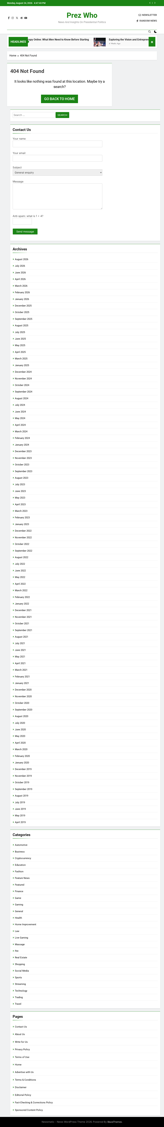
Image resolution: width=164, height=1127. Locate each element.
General (19, 911)
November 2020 (23, 696)
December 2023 (23, 451)
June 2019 (20, 809)
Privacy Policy (22, 1049)
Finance (19, 891)
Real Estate (21, 957)
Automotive (21, 845)
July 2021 (20, 643)
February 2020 (22, 756)
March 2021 (21, 669)
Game (18, 898)
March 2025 (21, 358)
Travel (18, 1003)
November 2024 (23, 378)
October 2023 (22, 464)
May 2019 (20, 815)
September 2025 (23, 319)
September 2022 (23, 550)
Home (18, 1064)
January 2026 (22, 299)
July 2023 (20, 484)
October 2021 (22, 623)
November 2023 (23, 458)
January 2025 (22, 365)
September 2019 (23, 789)
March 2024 (21, 431)
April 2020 (20, 742)
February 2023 (22, 517)
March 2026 (21, 285)
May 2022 (20, 577)
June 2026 (20, 272)
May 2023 (20, 497)
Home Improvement (25, 924)
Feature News (22, 878)
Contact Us (21, 1026)
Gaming (19, 904)
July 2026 (20, 265)
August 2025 (21, 325)
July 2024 (20, 405)
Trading (19, 997)
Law (17, 931)
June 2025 (20, 338)
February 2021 (22, 676)
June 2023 (20, 491)
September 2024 (23, 391)
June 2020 (20, 729)
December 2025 (23, 305)
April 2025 (20, 352)
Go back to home (59, 99)
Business (20, 851)
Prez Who (82, 15)
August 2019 (21, 795)
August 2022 (21, 557)
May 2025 (20, 345)
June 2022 (20, 570)
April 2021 (20, 663)
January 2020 (22, 762)
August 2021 (21, 636)
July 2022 (20, 563)
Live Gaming (21, 937)
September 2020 (23, 709)
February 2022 (22, 597)
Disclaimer (20, 1087)
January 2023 (22, 524)
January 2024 (22, 444)
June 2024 (20, 411)
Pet (16, 951)
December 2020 (23, 689)
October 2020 (22, 703)
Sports (18, 977)
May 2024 (20, 418)
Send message (25, 231)
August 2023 (21, 477)
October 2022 (22, 544)
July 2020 (20, 723)
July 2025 (20, 332)
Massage (20, 944)
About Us (20, 1034)
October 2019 (22, 782)
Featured (19, 884)
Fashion (19, 871)
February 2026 (22, 292)
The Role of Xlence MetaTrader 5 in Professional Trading (116, 3)
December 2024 (23, 371)
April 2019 (20, 822)
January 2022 (22, 603)
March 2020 (21, 749)
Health (18, 917)
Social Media (22, 970)
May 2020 (20, 736)
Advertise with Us (24, 1072)
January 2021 (22, 683)
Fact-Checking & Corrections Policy (34, 1102)
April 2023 (20, 504)
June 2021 (20, 650)
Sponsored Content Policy (29, 1110)
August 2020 (21, 716)
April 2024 (20, 425)
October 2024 (22, 385)
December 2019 (23, 769)
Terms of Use (22, 1057)
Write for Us (21, 1042)
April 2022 (20, 583)
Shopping (20, 964)
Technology (21, 990)
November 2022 (23, 537)
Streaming (20, 984)
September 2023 (23, 471)
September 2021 (23, 630)
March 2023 (21, 511)
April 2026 (20, 279)
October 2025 (22, 312)
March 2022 (21, 590)
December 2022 (23, 530)
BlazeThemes (114, 1121)
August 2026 (21, 259)
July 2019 (20, 802)
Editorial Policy (23, 1095)
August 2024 (21, 398)
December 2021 (23, 610)
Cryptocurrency (23, 858)
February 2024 (22, 438)
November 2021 (23, 617)
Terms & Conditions (25, 1079)
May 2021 (20, 656)
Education (20, 865)
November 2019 (23, 775)
